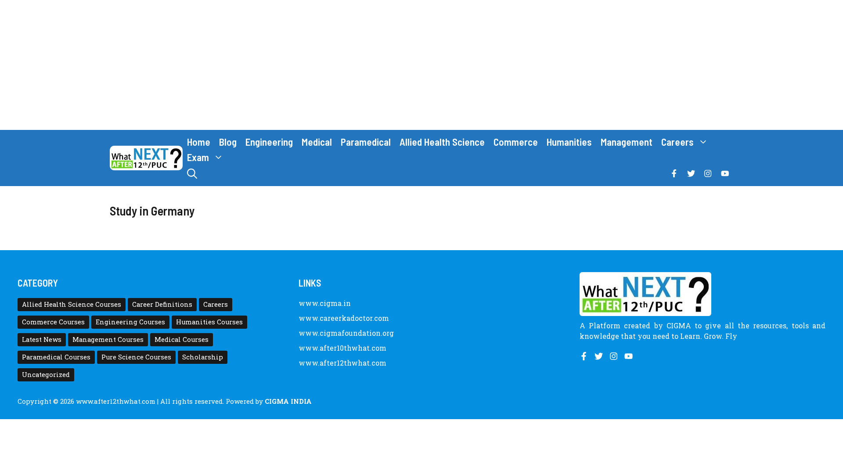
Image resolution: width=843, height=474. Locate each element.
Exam (198, 157)
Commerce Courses (53, 322)
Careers (677, 142)
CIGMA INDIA (288, 401)
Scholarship (202, 357)
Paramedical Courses (56, 357)
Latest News (41, 339)
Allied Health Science (442, 142)
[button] (192, 173)
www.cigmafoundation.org (346, 333)
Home (198, 142)
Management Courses (108, 339)
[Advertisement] (421, 65)
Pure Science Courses (136, 357)
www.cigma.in (325, 303)
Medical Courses (182, 339)
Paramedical (366, 142)
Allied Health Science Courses (71, 304)
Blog (228, 142)
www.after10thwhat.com (342, 347)
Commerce (516, 142)
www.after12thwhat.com (342, 362)
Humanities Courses (209, 322)
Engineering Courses (130, 322)
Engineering (269, 142)
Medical (317, 142)
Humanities (569, 142)
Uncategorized (46, 374)
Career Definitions (162, 304)
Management (626, 142)
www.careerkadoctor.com (344, 318)
